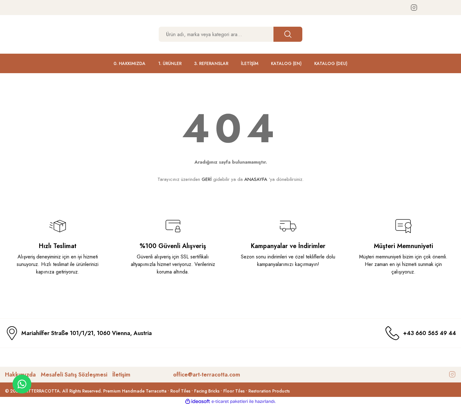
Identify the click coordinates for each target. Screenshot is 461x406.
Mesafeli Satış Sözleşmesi (74, 375)
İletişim (121, 375)
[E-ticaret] (229, 401)
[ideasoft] (197, 401)
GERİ (207, 179)
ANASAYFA (255, 179)
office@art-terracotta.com (206, 375)
